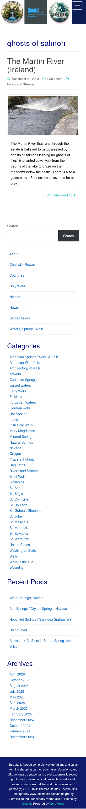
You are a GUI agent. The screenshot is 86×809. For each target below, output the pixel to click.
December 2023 (22, 736)
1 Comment (54, 78)
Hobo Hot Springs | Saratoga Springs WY (41, 619)
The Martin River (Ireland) (35, 64)
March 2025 (19, 708)
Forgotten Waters (23, 402)
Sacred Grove (20, 318)
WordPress (56, 803)
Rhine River (18, 629)
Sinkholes (17, 482)
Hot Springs (18, 413)
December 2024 (22, 719)
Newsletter (18, 307)
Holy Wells (17, 286)
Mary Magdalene (22, 430)
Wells (14, 556)
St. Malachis (19, 521)
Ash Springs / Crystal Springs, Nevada (38, 608)
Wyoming (17, 567)
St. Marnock (19, 527)
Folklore (16, 396)
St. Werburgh (20, 538)
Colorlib (27, 803)
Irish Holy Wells (21, 425)
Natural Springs (21, 442)
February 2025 (21, 714)
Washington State (23, 550)
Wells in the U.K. (22, 561)
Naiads (15, 296)
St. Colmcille (19, 499)
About (14, 253)
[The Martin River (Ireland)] (43, 115)
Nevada (15, 448)
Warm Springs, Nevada (27, 597)
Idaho (14, 419)
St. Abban (17, 487)
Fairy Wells (18, 391)
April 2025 (17, 702)
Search (12, 225)
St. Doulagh (18, 504)
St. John (16, 516)
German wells (20, 408)
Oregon (15, 453)
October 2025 (20, 679)
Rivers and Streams (21, 84)
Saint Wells (18, 476)
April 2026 (17, 674)
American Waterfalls (25, 362)
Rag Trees (17, 465)
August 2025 (19, 685)
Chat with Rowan (22, 264)
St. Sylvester (19, 533)
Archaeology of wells (25, 368)
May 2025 (17, 697)
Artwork (15, 373)
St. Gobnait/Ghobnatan (27, 510)
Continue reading (59, 195)
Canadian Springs (23, 379)
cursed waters (20, 385)
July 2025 (17, 691)
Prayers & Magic (22, 459)
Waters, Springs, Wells (26, 328)
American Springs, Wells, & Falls (34, 356)
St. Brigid (16, 493)
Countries (17, 275)
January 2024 (20, 731)
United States (20, 544)
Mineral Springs (21, 436)
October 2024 (20, 725)
